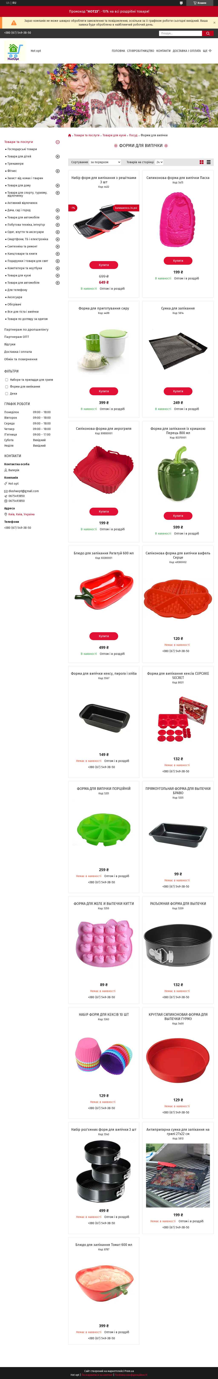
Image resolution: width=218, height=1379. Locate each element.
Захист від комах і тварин (25, 178)
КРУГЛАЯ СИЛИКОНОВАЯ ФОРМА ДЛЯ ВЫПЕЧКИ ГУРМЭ (178, 1017)
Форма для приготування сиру (104, 308)
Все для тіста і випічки (23, 312)
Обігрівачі (14, 304)
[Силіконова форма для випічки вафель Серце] (178, 599)
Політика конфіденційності (131, 1374)
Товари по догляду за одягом (27, 319)
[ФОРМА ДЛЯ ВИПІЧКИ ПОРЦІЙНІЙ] (103, 830)
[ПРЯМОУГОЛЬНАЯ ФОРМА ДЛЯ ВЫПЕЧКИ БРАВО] (178, 835)
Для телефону (17, 290)
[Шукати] (208, 33)
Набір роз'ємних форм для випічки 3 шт (103, 1130)
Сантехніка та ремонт (22, 246)
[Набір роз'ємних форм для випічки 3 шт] (103, 1171)
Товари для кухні (114, 135)
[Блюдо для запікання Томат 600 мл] (103, 1286)
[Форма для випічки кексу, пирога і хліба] (103, 715)
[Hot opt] (15, 50)
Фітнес (12, 171)
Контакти (163, 51)
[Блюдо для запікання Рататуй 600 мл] (103, 595)
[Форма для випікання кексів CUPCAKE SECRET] (178, 719)
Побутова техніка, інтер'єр (26, 225)
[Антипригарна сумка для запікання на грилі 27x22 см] (178, 1176)
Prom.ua (129, 1371)
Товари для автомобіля (23, 217)
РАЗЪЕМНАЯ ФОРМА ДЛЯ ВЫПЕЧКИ (178, 904)
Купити (104, 265)
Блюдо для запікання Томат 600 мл (103, 1245)
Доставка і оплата (187, 51)
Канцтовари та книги (22, 254)
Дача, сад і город (19, 210)
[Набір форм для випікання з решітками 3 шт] (103, 224)
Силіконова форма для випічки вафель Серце (178, 555)
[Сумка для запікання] (178, 350)
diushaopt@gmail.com (24, 491)
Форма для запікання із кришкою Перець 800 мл (178, 431)
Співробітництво (140, 51)
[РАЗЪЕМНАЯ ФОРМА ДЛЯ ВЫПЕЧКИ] (178, 945)
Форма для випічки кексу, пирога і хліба (104, 673)
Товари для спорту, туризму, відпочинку (27, 194)
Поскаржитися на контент (97, 1374)
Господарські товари (22, 149)
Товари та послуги (86, 135)
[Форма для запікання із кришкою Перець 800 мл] (178, 475)
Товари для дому (19, 185)
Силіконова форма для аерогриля (104, 429)
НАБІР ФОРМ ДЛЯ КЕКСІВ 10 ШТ (104, 1015)
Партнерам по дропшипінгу (26, 329)
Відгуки (10, 344)
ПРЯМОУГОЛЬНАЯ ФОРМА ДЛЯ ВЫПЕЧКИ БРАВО (178, 791)
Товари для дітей (19, 156)
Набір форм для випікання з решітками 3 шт (103, 180)
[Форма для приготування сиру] (103, 350)
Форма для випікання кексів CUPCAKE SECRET (178, 675)
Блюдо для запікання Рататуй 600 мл (104, 553)
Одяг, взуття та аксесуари (25, 232)
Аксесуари (14, 297)
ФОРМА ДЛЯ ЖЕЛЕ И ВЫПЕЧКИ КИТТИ (104, 904)
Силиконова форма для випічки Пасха (177, 178)
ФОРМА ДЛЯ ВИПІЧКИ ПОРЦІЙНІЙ (104, 789)
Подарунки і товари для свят (27, 261)
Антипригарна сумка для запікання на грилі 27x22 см (177, 1132)
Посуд (133, 135)
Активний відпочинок (22, 203)
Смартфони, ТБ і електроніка (27, 239)
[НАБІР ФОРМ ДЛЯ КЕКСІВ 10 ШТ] (103, 1056)
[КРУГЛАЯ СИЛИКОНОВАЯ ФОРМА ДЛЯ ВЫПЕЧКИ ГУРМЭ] (178, 1061)
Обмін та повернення (20, 359)
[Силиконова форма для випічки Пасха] (178, 219)
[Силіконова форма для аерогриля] (103, 470)
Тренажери (15, 164)
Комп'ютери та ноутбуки (24, 268)
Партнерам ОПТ (16, 337)
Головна (118, 51)
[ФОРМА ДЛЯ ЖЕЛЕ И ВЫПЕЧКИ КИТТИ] (103, 945)
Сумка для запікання (178, 308)
